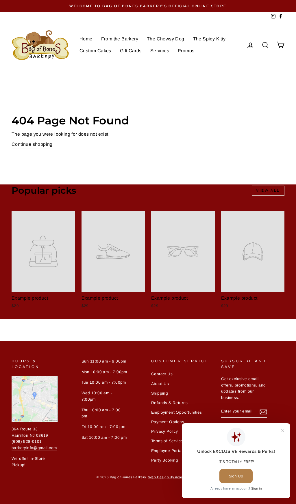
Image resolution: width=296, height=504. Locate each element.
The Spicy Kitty (209, 38)
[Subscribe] (263, 411)
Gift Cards (131, 50)
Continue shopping (32, 144)
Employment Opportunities (176, 412)
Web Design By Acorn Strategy (173, 477)
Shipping (159, 393)
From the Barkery (119, 38)
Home (85, 38)
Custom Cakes (95, 50)
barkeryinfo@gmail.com (34, 448)
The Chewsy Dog (165, 38)
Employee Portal (167, 451)
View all (268, 190)
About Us (160, 384)
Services (159, 50)
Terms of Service (167, 441)
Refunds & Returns (169, 403)
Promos (186, 50)
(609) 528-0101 (27, 441)
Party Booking (164, 460)
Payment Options (167, 422)
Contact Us (162, 374)
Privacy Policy (164, 431)
